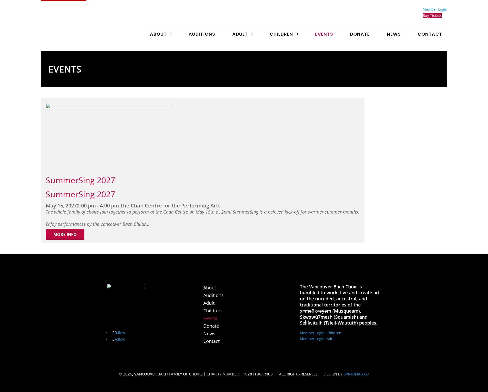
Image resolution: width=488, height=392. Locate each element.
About (158, 34)
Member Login (435, 9)
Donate (360, 34)
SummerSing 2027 (80, 180)
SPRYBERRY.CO (356, 373)
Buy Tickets (432, 15)
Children (281, 34)
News (394, 34)
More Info (65, 234)
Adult (240, 34)
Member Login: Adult (318, 338)
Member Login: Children (320, 332)
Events (324, 34)
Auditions (202, 34)
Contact (430, 34)
